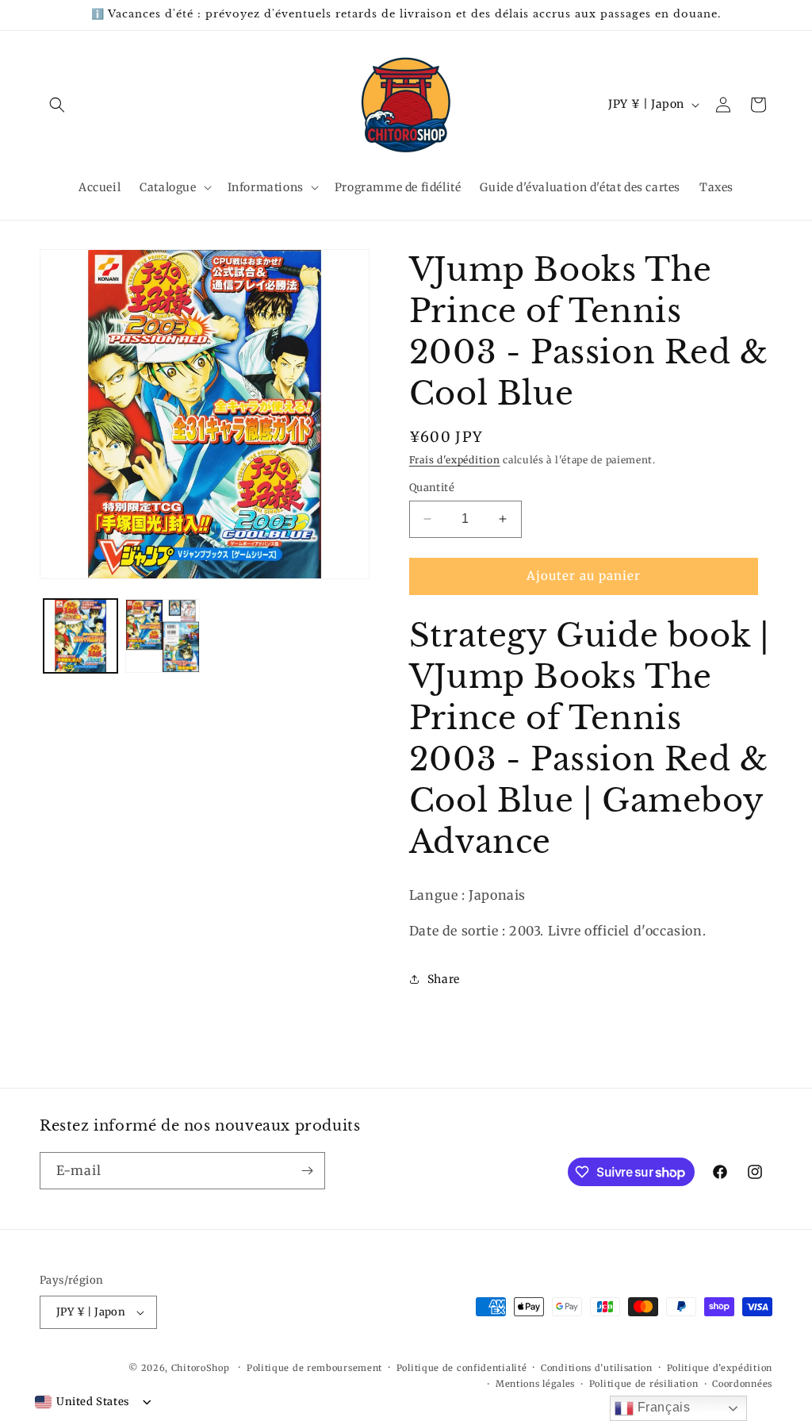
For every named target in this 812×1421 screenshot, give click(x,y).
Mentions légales (535, 1383)
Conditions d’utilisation (597, 1367)
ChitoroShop (200, 1367)
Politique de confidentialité (461, 1367)
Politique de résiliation (644, 1383)
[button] (57, 104)
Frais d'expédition (454, 460)
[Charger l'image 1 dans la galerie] (80, 636)
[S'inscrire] (306, 1170)
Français (662, 1407)
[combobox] (82, 1401)
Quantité (431, 487)
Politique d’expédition (719, 1367)
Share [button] (443, 979)
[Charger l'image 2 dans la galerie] (162, 636)
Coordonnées (742, 1383)
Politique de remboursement (314, 1367)
